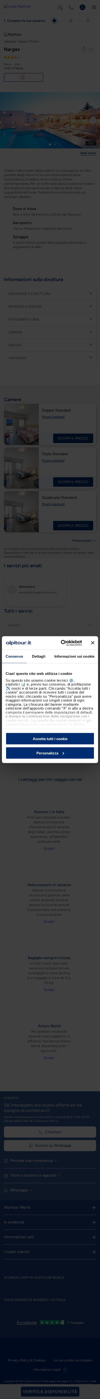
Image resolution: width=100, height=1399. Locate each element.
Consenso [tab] (14, 656)
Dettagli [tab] (38, 656)
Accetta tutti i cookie (50, 739)
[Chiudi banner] (92, 643)
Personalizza (47, 753)
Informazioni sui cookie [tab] (74, 656)
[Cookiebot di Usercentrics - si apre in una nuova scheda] (62, 643)
